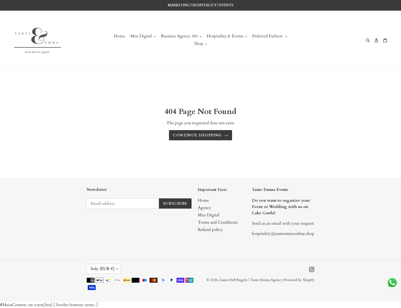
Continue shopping (197, 135)
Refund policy (210, 229)
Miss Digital (208, 215)
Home (203, 200)
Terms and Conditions (218, 222)
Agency (204, 207)
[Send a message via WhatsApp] (392, 282)
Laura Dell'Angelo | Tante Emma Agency (251, 280)
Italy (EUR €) (102, 268)
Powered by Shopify (299, 280)
